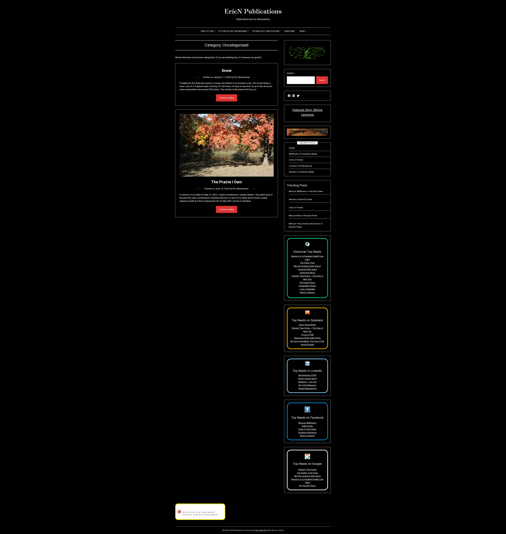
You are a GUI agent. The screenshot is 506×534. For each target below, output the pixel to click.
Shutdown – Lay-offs (307, 382)
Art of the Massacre (307, 385)
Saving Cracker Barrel (307, 378)
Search (290, 73)
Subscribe (289, 31)
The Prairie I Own (226, 182)
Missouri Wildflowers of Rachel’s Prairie (306, 191)
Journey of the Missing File (300, 166)
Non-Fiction (207, 31)
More (302, 31)
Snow (227, 70)
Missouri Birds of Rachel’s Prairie (303, 215)
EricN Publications (253, 10)
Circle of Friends (296, 160)
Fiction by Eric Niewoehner (232, 31)
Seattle (292, 148)
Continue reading (226, 98)
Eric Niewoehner (242, 77)
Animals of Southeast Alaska (301, 172)
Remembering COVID (307, 375)
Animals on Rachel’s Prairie (300, 199)
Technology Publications (266, 31)
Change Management (307, 388)
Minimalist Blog (261, 530)
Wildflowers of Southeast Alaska (303, 154)
